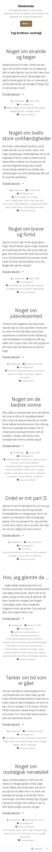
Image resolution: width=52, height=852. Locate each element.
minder (26, 469)
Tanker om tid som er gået (26, 680)
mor (17, 741)
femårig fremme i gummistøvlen (24, 635)
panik (7, 207)
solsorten (25, 556)
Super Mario (16, 207)
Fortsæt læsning (11, 94)
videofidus (22, 656)
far (33, 285)
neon (32, 469)
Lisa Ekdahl (17, 469)
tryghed (38, 374)
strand (37, 111)
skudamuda (18, 101)
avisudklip (13, 285)
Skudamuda (26, 6)
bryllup (28, 285)
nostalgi (29, 111)
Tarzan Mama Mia (29, 652)
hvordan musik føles (13, 466)
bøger (15, 107)
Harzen (35, 463)
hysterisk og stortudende (14, 642)
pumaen (28, 288)
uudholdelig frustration (33, 207)
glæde (42, 107)
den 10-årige (20, 197)
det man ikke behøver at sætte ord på (20, 552)
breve (21, 285)
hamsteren (42, 738)
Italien (42, 466)
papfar (16, 744)
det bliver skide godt (17, 370)
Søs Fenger (32, 649)
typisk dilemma (9, 656)
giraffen (34, 107)
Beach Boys (27, 459)
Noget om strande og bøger (26, 54)
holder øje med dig (15, 639)
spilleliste (40, 473)
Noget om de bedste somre (26, 402)
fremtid (27, 463)
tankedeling (38, 288)
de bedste (26, 549)
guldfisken (31, 738)
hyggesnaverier (31, 466)
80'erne (21, 826)
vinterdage (33, 656)
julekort (40, 370)
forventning (24, 107)
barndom (10, 459)
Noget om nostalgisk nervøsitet (26, 769)
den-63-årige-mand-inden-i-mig (17, 830)
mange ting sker (17, 111)
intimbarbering (39, 830)
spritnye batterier (12, 652)
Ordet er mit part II (26, 498)
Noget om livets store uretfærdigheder (26, 135)
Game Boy (39, 200)
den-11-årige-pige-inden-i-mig (19, 200)
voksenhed (25, 377)
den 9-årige (32, 197)
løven (8, 469)
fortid (20, 463)
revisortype (28, 374)
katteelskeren (12, 645)
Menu (27, 23)
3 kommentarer (27, 840)
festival (14, 463)
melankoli (42, 552)
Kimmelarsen (37, 645)
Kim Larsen (25, 645)
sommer (31, 473)
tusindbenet (35, 556)
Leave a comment (27, 114)
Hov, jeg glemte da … (26, 577)
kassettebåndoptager (36, 642)
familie (30, 370)
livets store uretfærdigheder (15, 203)
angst (9, 107)
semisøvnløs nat (19, 473)
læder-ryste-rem (11, 833)
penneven (19, 288)
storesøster (12, 476)
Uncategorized (26, 104)
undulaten (38, 476)
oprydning (42, 203)
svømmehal (25, 837)
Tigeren (29, 476)
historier (39, 285)
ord (18, 556)
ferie (44, 459)
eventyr (18, 738)
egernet (37, 459)
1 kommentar (27, 380)
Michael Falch (11, 649)
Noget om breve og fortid (26, 231)
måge (5, 741)
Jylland (10, 374)
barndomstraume (30, 632)
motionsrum (25, 833)
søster (41, 649)
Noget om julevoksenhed (26, 313)
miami (11, 741)
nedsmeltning (26, 741)
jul (35, 370)
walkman (43, 656)
